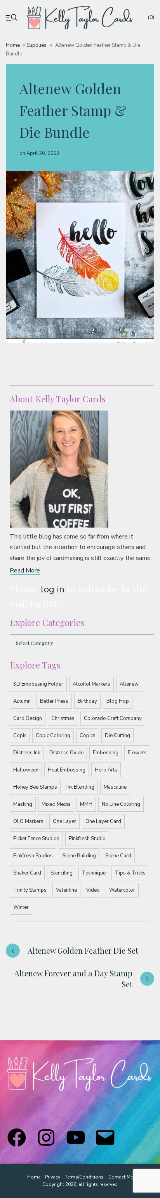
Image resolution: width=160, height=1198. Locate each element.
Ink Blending (80, 787)
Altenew (129, 684)
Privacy (52, 1177)
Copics (88, 735)
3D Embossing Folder (38, 684)
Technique (94, 872)
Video (93, 890)
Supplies (36, 45)
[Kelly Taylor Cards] (80, 17)
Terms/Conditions (84, 1177)
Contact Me (120, 1177)
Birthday (87, 701)
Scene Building (79, 855)
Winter (21, 907)
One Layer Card (103, 821)
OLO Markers (28, 821)
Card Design (27, 718)
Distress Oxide (66, 752)
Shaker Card (27, 872)
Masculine (115, 787)
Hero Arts (106, 769)
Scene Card (118, 855)
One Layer (64, 821)
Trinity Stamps (30, 890)
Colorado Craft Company (113, 718)
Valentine (66, 890)
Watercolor (122, 890)
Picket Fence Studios (36, 838)
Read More (25, 570)
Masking (22, 804)
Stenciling (61, 872)
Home (13, 45)
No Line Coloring (121, 804)
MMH (86, 804)
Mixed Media (56, 804)
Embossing (105, 752)
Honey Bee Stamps (35, 787)
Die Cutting (117, 735)
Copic (19, 735)
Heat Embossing (66, 769)
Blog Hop (117, 701)
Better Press (54, 701)
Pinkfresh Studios (33, 855)
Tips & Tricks (130, 872)
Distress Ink (26, 752)
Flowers (137, 752)
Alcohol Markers (91, 684)
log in (52, 589)
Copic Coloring (53, 735)
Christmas (63, 718)
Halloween (25, 769)
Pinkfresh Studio (87, 838)
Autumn (22, 701)
